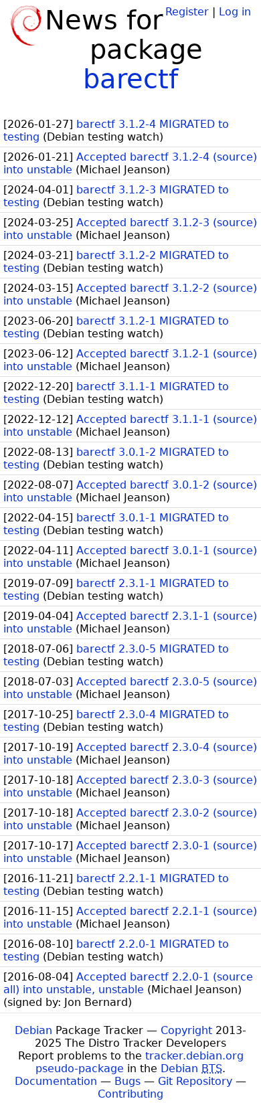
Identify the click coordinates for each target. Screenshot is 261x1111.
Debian (33, 1030)
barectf (130, 79)
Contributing (130, 1094)
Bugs (127, 1081)
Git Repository (195, 1081)
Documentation (56, 1081)
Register (187, 11)
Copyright (186, 1030)
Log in (235, 11)
